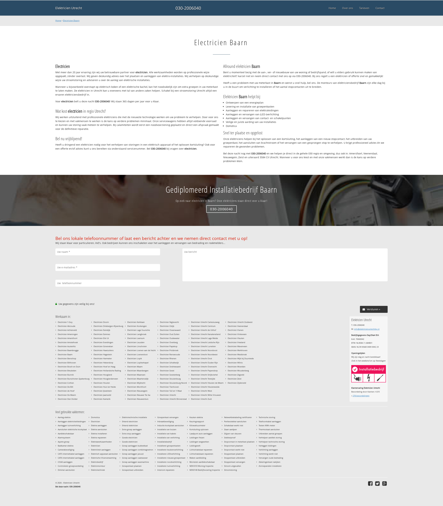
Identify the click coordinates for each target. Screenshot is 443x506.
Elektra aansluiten (99, 429)
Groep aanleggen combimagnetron (137, 449)
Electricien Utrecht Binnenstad (173, 399)
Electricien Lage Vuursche (138, 330)
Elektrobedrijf (97, 462)
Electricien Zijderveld (237, 383)
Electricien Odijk (167, 326)
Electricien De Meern (67, 395)
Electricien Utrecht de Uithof (203, 330)
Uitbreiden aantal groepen (270, 433)
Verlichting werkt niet (268, 454)
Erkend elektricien (130, 425)
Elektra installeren (99, 433)
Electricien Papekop (168, 346)
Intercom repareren (165, 470)
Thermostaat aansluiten (269, 429)
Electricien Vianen (235, 330)
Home (58, 20)
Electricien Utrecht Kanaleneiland (205, 334)
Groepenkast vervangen (168, 417)
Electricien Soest (167, 370)
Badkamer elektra (65, 445)
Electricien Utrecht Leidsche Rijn (205, 342)
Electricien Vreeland (236, 342)
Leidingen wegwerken (199, 441)
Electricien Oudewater (169, 338)
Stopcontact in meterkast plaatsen (239, 441)
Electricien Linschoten (137, 346)
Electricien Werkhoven (237, 350)
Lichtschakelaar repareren (200, 449)
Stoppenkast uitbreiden (234, 457)
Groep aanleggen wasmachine (135, 462)
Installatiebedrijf (164, 441)
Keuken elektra (196, 417)
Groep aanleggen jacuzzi (133, 454)
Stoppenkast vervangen (234, 462)
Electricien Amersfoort (67, 338)
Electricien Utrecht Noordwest (204, 354)
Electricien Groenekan (103, 346)
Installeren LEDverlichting (168, 454)
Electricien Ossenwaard (170, 330)
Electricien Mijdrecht (136, 383)
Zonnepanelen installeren (270, 466)
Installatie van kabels (166, 433)
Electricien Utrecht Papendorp (204, 370)
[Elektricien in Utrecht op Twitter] (378, 483)
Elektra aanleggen (99, 425)
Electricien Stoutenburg (170, 378)
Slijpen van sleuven (232, 433)
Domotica (95, 417)
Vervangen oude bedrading (271, 457)
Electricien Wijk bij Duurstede (241, 358)
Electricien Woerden (236, 366)
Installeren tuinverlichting (168, 466)
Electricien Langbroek (136, 334)
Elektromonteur (98, 466)
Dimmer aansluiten (66, 470)
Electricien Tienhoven (169, 387)
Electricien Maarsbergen (137, 370)
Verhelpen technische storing (272, 441)
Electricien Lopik (134, 358)
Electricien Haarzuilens (104, 350)
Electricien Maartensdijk (137, 378)
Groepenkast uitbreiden (132, 470)
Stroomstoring (230, 470)
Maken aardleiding (197, 457)
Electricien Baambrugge (68, 350)
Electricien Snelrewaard (170, 366)
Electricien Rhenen (168, 358)
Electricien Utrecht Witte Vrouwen (206, 395)
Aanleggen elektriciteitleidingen (72, 421)
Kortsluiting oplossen (199, 429)
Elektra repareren (98, 437)
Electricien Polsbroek (169, 350)
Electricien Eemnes (102, 334)
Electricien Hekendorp (103, 362)
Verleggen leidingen (267, 445)
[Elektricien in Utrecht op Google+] (385, 483)
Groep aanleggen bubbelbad (135, 445)
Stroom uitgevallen (232, 466)
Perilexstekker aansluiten (235, 421)
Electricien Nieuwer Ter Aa (138, 395)
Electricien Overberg (169, 342)
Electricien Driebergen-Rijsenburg (108, 326)
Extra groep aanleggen (132, 429)
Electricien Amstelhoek (68, 342)
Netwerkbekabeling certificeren (238, 417)
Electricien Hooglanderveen (106, 378)
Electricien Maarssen (136, 374)
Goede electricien (129, 437)
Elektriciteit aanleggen (101, 449)
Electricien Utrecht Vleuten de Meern (207, 383)
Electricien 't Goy (65, 322)
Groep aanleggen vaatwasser (135, 457)
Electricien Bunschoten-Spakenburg (73, 378)
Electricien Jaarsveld (102, 395)
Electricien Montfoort (136, 387)
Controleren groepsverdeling (70, 466)
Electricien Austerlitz (67, 346)
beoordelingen (361, 395)
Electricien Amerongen (68, 334)
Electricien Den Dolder (68, 399)
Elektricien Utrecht (68, 8)
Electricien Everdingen (103, 342)
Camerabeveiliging (66, 449)
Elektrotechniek (98, 470)
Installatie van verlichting (168, 437)
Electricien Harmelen (103, 358)
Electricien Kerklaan (136, 322)
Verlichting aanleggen (268, 449)
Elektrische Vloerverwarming (103, 457)
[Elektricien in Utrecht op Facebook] (370, 483)
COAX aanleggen (65, 462)
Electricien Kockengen (137, 326)
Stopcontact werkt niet (234, 449)
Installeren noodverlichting (169, 462)
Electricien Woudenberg (238, 370)
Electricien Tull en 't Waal (171, 390)
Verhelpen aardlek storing (270, 437)
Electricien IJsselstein (103, 390)
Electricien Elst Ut (101, 338)
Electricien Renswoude (170, 354)
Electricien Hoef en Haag (104, 366)
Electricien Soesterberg (170, 374)
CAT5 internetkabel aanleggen (71, 454)
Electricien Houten (102, 383)
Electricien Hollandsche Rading (107, 370)
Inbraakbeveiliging (165, 421)
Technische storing (267, 417)
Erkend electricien (130, 421)
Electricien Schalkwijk (169, 362)
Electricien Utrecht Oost (201, 358)
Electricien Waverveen (237, 346)
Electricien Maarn (135, 366)
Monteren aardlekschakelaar (202, 462)
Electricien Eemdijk (102, 330)
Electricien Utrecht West (201, 390)
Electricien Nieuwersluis (137, 399)
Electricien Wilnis (235, 362)
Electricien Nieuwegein (137, 390)
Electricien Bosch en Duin (69, 366)
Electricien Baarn (71, 20)
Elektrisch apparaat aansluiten (104, 454)
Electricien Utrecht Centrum (203, 326)
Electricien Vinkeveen (237, 334)
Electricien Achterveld (67, 330)
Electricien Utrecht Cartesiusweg (205, 322)
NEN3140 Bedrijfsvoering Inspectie (204, 470)
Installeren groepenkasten (168, 445)
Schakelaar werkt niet (233, 425)
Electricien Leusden (135, 342)
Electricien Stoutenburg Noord (173, 383)
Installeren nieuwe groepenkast (171, 457)
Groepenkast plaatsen (132, 466)
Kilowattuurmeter (197, 425)
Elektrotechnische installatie (134, 417)
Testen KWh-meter (267, 425)
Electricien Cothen (66, 383)
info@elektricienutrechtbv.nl (366, 329)
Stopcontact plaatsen (233, 445)
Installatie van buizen (166, 429)
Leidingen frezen (196, 437)
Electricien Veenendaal (238, 326)
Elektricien (95, 445)
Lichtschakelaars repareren (201, 454)
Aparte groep (63, 441)
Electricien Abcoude (66, 326)
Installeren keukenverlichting (170, 449)
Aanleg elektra (64, 417)
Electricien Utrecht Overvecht (204, 366)
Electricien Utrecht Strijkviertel (204, 374)
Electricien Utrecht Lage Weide (204, 338)
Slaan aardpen (230, 429)
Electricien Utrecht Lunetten (203, 346)
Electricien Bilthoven (67, 362)
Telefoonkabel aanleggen (270, 421)
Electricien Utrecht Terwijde (203, 378)
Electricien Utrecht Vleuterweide (205, 387)
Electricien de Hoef (66, 390)
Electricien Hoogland (103, 374)
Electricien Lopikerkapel (137, 362)
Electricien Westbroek (237, 354)
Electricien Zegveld (236, 374)
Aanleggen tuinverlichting (69, 425)
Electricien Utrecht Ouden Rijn (204, 362)
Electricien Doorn (101, 322)
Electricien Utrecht (168, 395)
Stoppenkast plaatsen (233, 454)
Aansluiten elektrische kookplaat (72, 429)
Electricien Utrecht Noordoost (204, 350)
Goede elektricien (130, 441)
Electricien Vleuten (236, 338)
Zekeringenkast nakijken (269, 462)
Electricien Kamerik (102, 399)
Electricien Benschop (67, 358)
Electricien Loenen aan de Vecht (141, 350)
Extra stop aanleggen (131, 433)
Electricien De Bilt (65, 387)
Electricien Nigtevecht (169, 322)
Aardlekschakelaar (66, 433)
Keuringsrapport (196, 421)
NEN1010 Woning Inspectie (201, 466)
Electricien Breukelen (67, 370)
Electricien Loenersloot (137, 354)
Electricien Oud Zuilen (169, 334)
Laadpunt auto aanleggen (201, 433)
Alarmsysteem (64, 437)
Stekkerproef (230, 437)
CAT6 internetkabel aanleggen (71, 457)
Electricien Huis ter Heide (105, 387)
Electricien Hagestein (103, 354)
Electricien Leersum (135, 338)
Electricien (95, 421)
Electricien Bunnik (66, 374)
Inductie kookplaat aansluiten (170, 425)
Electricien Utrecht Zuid (201, 399)
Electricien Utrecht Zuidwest (240, 322)
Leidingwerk (194, 445)
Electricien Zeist (234, 378)
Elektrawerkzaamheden (101, 441)
